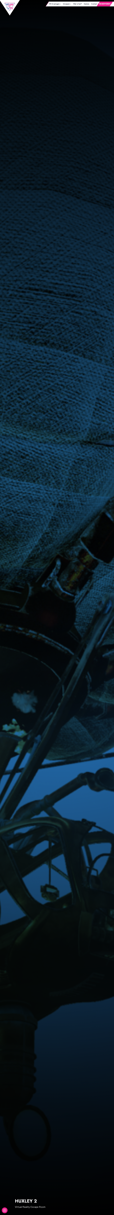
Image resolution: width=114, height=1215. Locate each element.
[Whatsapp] (5, 1210)
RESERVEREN (104, 4)
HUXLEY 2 (26, 1201)
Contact (94, 4)
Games (86, 4)
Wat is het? (77, 4)
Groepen (66, 4)
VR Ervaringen (54, 4)
